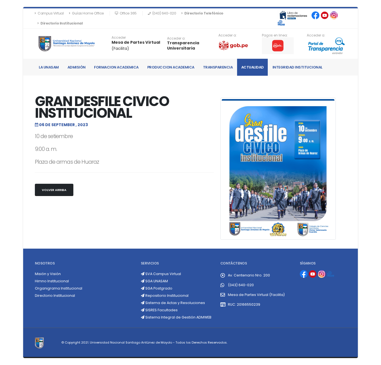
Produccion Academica (170, 67)
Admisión (76, 67)
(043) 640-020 (241, 285)
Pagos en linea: (275, 35)
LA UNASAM (49, 67)
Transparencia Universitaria (183, 45)
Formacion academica (116, 67)
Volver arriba (54, 190)
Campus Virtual (50, 13)
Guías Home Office (87, 13)
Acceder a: (176, 38)
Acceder (119, 38)
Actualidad (252, 67)
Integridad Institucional (297, 67)
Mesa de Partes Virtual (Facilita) (256, 294)
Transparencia (218, 67)
